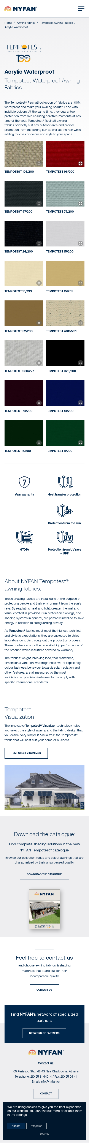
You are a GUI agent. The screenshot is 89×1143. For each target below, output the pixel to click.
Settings (44, 1133)
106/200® (19, 171)
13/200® (59, 411)
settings (21, 1114)
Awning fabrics (26, 22)
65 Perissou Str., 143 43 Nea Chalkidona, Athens (46, 1071)
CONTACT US (44, 989)
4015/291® (61, 331)
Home (8, 22)
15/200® (59, 251)
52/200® (19, 331)
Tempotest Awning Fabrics (56, 22)
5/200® (18, 451)
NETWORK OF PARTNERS (44, 1033)
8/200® (59, 451)
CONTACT (46, 1093)
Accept (16, 1125)
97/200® (18, 211)
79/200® (60, 211)
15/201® (59, 291)
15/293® (18, 291)
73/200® (18, 411)
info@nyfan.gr (50, 1081)
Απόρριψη (36, 1125)
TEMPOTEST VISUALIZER (26, 753)
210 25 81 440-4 (41, 1076)
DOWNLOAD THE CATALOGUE (44, 874)
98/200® (60, 171)
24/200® (19, 251)
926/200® (61, 371)
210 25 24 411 (68, 1076)
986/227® (19, 371)
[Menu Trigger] (81, 8)
